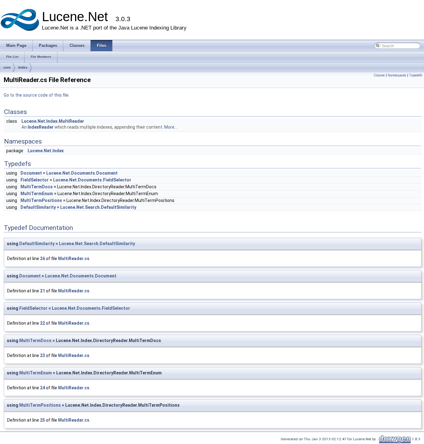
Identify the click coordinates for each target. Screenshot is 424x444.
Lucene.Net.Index (46, 150)
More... (170, 127)
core (7, 67)
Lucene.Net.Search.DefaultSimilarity (98, 207)
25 (42, 420)
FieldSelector (34, 179)
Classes (379, 75)
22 (42, 323)
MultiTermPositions (41, 200)
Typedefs (415, 75)
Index (22, 67)
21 (42, 290)
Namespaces (397, 75)
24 (42, 387)
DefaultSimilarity (38, 207)
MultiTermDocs (36, 186)
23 (42, 355)
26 (42, 258)
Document (31, 173)
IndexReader (41, 127)
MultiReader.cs (73, 258)
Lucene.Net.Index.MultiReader (52, 121)
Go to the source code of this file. (37, 95)
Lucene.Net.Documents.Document (82, 173)
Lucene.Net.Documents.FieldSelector (92, 179)
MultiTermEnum (36, 193)
